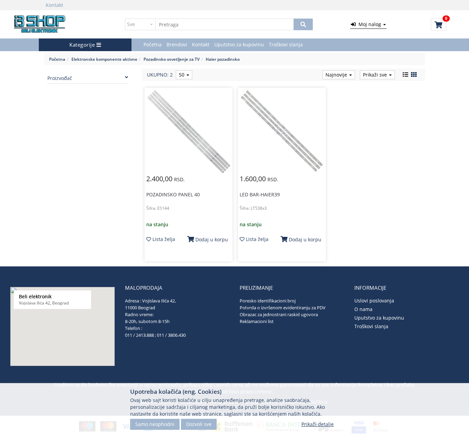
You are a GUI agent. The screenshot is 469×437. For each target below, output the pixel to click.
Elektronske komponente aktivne (104, 59)
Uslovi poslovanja (374, 300)
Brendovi (177, 44)
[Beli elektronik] (40, 24)
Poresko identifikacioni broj (268, 301)
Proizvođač (59, 78)
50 (182, 74)
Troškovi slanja (286, 44)
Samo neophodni (154, 424)
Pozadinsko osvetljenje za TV (171, 59)
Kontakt (54, 5)
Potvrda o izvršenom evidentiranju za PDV (282, 307)
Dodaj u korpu (211, 239)
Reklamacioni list (257, 321)
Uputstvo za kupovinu (239, 44)
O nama (363, 309)
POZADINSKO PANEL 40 (173, 194)
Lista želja (163, 239)
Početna (153, 44)
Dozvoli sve (198, 424)
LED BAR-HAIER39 (260, 194)
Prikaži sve (375, 74)
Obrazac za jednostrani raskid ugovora (279, 314)
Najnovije (336, 74)
